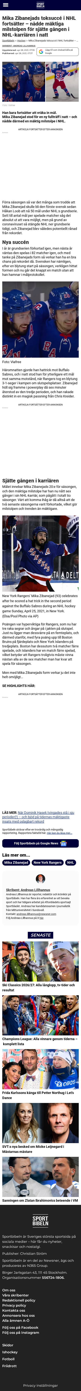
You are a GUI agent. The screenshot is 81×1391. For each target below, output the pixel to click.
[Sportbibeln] (40, 5)
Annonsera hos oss (18, 1316)
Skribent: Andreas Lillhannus (18, 46)
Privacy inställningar (40, 1385)
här (41, 917)
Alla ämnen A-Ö (15, 1321)
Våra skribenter (15, 1295)
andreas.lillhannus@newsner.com (36, 914)
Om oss (8, 1290)
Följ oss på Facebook (20, 1328)
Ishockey (10, 1352)
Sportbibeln (8, 40)
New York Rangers (48, 862)
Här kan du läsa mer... (59, 832)
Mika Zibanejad (16, 862)
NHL (70, 862)
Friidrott (9, 1366)
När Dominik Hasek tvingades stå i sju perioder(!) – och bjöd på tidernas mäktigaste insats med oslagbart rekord (38, 817)
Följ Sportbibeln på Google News (36, 843)
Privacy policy (14, 1305)
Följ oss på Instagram (20, 1333)
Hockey (21, 40)
